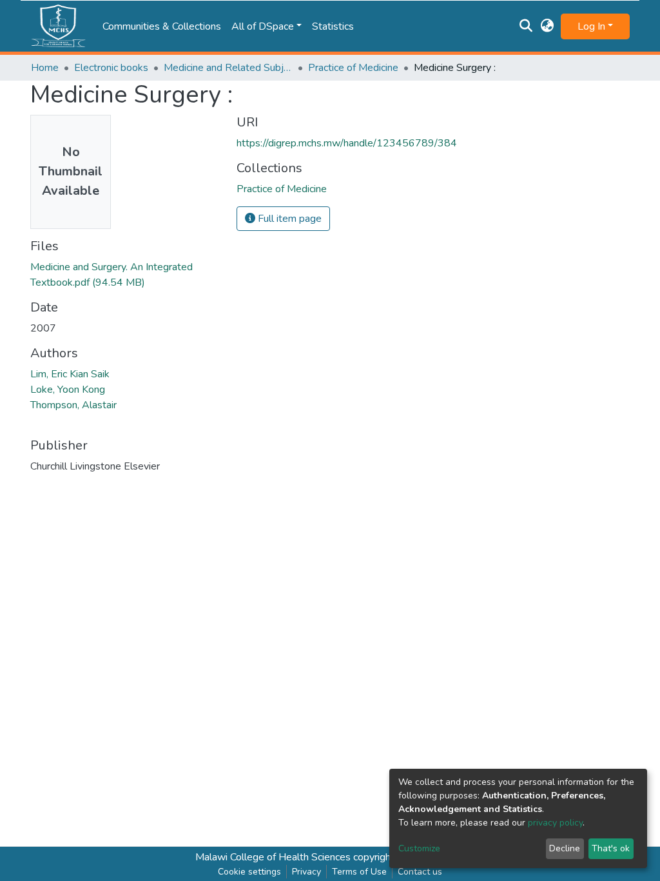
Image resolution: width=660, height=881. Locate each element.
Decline (564, 848)
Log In (591, 26)
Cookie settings (249, 872)
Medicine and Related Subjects (228, 68)
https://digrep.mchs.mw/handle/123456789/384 (347, 143)
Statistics (333, 26)
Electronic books (111, 68)
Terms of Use (359, 872)
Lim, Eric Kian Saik (70, 374)
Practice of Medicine (353, 68)
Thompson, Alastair (73, 405)
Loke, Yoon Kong (67, 389)
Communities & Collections (161, 26)
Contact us (420, 872)
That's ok (611, 848)
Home (45, 68)
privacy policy (555, 823)
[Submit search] (526, 26)
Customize (419, 848)
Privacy (306, 872)
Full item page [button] (288, 219)
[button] (547, 26)
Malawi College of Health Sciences (273, 857)
